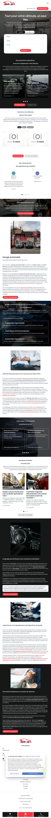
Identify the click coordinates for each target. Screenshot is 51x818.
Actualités (25, 786)
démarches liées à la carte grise (29, 412)
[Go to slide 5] (28, 194)
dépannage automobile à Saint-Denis (23, 651)
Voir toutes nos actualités (25, 515)
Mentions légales (25, 795)
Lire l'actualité (6, 505)
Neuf (24, 127)
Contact (26, 788)
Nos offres (25, 784)
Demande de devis (42, 8)
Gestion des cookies (25, 801)
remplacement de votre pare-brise (12, 658)
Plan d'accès (10, 816)
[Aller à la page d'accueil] (9, 3)
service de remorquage (40, 652)
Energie (8, 45)
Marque (8, 36)
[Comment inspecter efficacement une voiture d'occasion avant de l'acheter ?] (37, 481)
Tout (19, 127)
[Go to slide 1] (23, 101)
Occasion (30, 127)
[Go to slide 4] (27, 194)
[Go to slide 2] (25, 101)
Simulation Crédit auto (25, 782)
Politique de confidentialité (25, 798)
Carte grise (25, 779)
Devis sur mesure (18, 156)
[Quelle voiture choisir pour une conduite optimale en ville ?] (14, 481)
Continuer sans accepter (13, 770)
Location (29, 32)
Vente (21, 32)
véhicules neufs (25, 287)
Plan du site (26, 804)
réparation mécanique (38, 567)
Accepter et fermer (33, 773)
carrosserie (16, 568)
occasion (33, 287)
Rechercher (25, 50)
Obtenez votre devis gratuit (25, 213)
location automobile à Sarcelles (35, 699)
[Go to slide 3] (27, 101)
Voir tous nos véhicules (31, 156)
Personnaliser (15, 773)
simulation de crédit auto (9, 395)
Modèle (8, 40)
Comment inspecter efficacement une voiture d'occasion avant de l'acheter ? (36, 495)
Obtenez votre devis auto (10, 297)
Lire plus (13, 189)
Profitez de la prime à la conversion (13, 318)
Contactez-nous (31, 105)
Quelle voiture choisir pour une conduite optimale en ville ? (13, 494)
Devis (25, 816)
